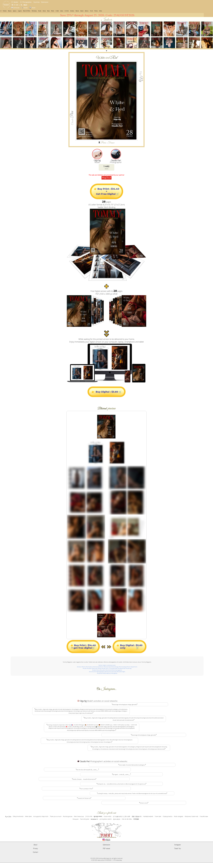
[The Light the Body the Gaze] (43, 35)
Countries (36, 2)
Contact (35, 852)
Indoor (61, 11)
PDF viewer (106, 848)
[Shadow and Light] (18, 35)
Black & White (26, 11)
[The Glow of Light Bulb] (119, 35)
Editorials (16, 8)
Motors (86, 11)
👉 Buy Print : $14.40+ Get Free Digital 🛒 (106, 191)
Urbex (100, 11)
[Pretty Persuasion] (169, 35)
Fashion (5, 11)
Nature (77, 11)
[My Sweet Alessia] (182, 35)
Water (52, 11)
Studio (39, 11)
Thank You (177, 848)
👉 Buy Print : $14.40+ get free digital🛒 (83, 646)
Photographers (27, 2)
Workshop (34, 11)
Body (48, 11)
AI (0, 11)
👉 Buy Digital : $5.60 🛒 (107, 391)
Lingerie (20, 11)
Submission (44, 2)
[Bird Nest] (6, 35)
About (35, 845)
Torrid (91, 11)
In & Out (67, 11)
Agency (14, 11)
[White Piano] (68, 35)
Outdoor (72, 11)
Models (16, 2)
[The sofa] (207, 35)
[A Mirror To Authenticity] (106, 35)
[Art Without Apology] (31, 35)
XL (21, 5)
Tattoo (96, 11)
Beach (81, 11)
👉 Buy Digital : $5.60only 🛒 (129, 646)
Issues (25, 8)
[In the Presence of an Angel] (131, 35)
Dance (44, 11)
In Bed (57, 11)
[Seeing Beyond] (56, 35)
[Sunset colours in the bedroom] (94, 35)
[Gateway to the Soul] (194, 35)
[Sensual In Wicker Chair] (81, 35)
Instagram (177, 845)
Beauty (9, 11)
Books (33, 8)
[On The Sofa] (144, 35)
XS (12, 5)
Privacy (35, 848)
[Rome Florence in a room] (156, 35)
